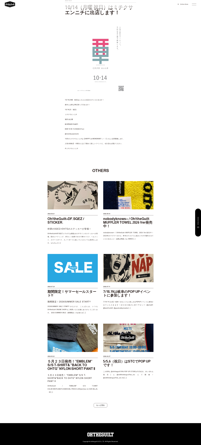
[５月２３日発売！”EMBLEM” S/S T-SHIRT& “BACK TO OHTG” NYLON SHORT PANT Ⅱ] (73, 359)
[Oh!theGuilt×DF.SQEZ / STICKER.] (73, 213)
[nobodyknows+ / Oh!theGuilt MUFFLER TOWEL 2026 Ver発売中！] (128, 213)
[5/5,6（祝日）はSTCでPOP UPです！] (128, 359)
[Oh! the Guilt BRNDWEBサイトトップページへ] (10, 1)
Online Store (184, 4)
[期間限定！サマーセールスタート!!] (73, 284)
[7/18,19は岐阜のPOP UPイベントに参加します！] (128, 284)
